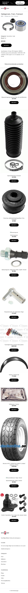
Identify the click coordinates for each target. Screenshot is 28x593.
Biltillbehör (3, 559)
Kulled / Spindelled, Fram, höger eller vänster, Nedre (14, 515)
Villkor (2, 578)
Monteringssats (14, 235)
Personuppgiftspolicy (5, 580)
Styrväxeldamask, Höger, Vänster (14, 480)
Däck (2, 556)
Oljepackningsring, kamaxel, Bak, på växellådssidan (14, 97)
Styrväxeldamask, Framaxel (14, 175)
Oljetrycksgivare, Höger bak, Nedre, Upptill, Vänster (14, 269)
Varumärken (9, 36)
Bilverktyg (3, 564)
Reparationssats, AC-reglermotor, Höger (14, 311)
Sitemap (3, 583)
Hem (2, 16)
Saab (14, 36)
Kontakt (2, 575)
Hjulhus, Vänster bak (14, 374)
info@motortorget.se (5, 548)
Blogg (2, 573)
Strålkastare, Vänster (14, 404)
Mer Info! (6, 45)
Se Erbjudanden (20, 3)
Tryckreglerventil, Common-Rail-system (14, 344)
